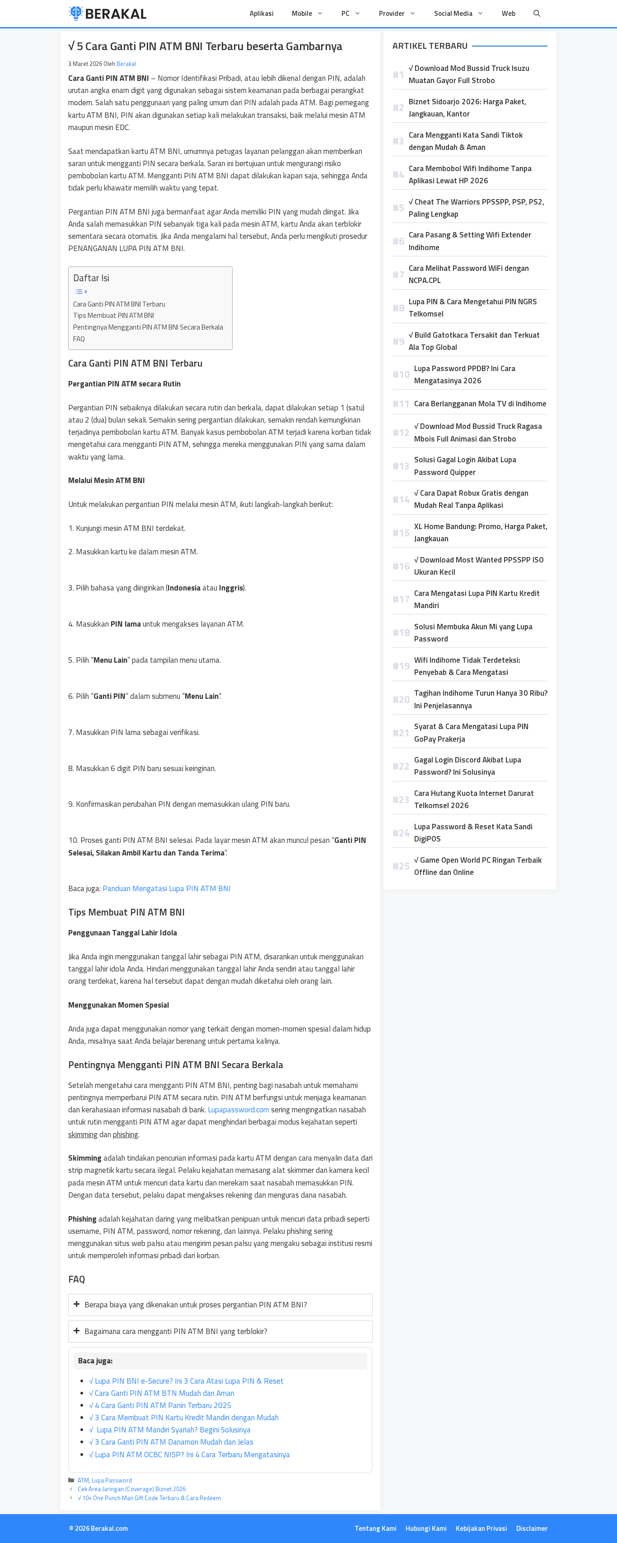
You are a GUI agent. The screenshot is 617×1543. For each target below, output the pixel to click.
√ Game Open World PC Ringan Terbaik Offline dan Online (478, 866)
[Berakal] (108, 13)
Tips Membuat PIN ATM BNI (113, 315)
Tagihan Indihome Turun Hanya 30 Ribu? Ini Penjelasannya (480, 699)
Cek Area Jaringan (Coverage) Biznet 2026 (132, 1488)
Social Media (453, 13)
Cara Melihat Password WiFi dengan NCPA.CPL (469, 274)
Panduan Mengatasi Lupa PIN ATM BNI (167, 888)
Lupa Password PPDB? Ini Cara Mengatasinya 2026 (464, 374)
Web (508, 13)
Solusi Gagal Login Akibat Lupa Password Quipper (465, 466)
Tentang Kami (376, 1528)
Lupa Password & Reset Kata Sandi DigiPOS (473, 833)
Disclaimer (532, 1528)
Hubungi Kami (426, 1528)
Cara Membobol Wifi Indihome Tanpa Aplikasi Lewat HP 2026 (470, 174)
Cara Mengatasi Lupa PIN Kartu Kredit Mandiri (477, 599)
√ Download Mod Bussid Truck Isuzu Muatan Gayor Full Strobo (469, 74)
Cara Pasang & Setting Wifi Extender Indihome (470, 241)
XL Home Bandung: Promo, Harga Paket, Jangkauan (480, 532)
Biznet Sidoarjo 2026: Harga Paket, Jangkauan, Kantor (467, 108)
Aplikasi (262, 13)
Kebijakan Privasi (481, 1528)
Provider (392, 13)
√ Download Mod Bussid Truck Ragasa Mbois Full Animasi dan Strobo (478, 432)
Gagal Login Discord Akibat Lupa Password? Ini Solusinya (467, 766)
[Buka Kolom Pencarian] (536, 13)
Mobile (302, 13)
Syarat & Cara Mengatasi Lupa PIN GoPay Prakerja (471, 732)
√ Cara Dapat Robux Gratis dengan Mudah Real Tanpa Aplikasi (471, 499)
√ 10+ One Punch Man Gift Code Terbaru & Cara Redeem (149, 1497)
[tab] (220, 1305)
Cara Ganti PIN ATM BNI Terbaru (119, 304)
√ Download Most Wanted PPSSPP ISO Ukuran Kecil (479, 566)
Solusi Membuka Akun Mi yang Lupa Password (473, 633)
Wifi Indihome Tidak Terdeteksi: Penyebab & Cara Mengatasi (467, 666)
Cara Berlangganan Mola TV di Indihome (480, 403)
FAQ (79, 339)
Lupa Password (112, 1480)
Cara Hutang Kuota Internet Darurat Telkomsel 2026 (474, 799)
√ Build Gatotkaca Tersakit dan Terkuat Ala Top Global (474, 341)
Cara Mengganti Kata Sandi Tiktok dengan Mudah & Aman (466, 141)
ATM (83, 1480)
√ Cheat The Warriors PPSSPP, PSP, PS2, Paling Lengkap (476, 208)
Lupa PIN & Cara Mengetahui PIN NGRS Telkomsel (473, 308)
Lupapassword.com (238, 1109)
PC (345, 13)
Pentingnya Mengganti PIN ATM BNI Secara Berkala (148, 327)
